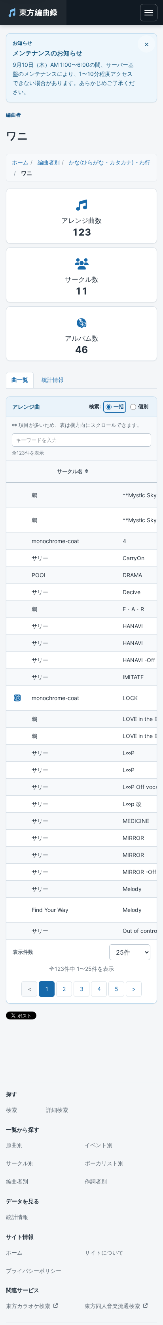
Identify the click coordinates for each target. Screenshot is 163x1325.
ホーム (20, 162)
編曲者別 (49, 162)
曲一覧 (19, 379)
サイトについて (104, 1252)
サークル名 (70, 471)
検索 (11, 1109)
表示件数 (23, 952)
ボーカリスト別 (104, 1163)
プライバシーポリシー (33, 1270)
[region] (81, 700)
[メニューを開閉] (148, 12)
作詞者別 (96, 1181)
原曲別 (14, 1145)
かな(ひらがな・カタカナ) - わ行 (109, 162)
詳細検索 (57, 1109)
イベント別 (98, 1145)
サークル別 (20, 1163)
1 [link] (46, 988)
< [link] (29, 988)
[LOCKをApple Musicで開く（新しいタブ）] (17, 698)
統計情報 (53, 379)
